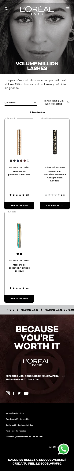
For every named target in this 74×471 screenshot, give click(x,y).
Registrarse (6, 1)
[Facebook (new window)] (14, 393)
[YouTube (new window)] (26, 393)
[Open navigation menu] (68, 8)
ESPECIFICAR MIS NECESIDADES (54, 102)
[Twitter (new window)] (19, 393)
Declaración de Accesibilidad (19, 425)
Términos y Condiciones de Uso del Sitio (24, 436)
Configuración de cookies (18, 419)
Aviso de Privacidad (15, 413)
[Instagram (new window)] (8, 393)
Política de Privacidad (16, 431)
